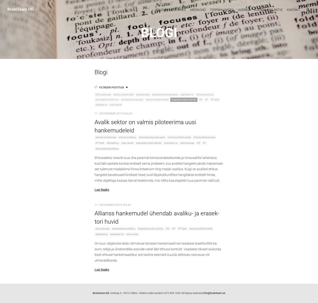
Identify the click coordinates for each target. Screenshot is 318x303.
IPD (200, 99)
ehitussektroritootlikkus (107, 99)
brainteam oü (187, 94)
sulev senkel (116, 105)
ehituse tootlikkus (205, 94)
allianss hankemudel (124, 94)
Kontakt (293, 10)
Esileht (161, 10)
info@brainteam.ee (214, 293)
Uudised (244, 10)
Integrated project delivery (184, 99)
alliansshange (143, 94)
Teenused (178, 10)
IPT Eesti (215, 99)
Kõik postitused (103, 94)
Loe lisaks (102, 190)
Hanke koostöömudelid (157, 99)
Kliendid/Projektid (268, 10)
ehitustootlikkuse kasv (132, 99)
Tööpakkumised (221, 10)
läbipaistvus (101, 105)
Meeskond (197, 10)
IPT (206, 99)
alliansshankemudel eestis (165, 94)
